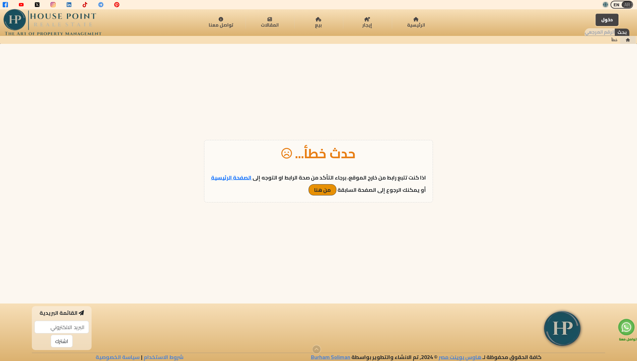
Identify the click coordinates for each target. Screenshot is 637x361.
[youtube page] (21, 4)
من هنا (322, 190)
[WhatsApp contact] (626, 326)
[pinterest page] (116, 4)
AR (627, 4)
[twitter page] (37, 4)
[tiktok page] (85, 4)
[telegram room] (101, 4)
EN (616, 4)
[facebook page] (5, 4)
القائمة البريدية (58, 313)
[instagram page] (53, 4)
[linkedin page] (69, 4)
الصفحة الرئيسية (231, 177)
